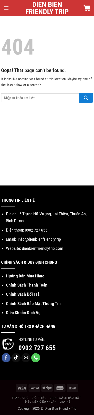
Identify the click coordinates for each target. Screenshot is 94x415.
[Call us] (35, 357)
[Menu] (6, 7)
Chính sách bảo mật (65, 397)
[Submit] (86, 98)
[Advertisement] (47, 145)
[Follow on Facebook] (6, 357)
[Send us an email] (26, 357)
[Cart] (87, 8)
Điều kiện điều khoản (41, 401)
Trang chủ (20, 397)
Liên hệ (65, 401)
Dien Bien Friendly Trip (47, 8)
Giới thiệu (39, 397)
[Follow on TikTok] (16, 357)
